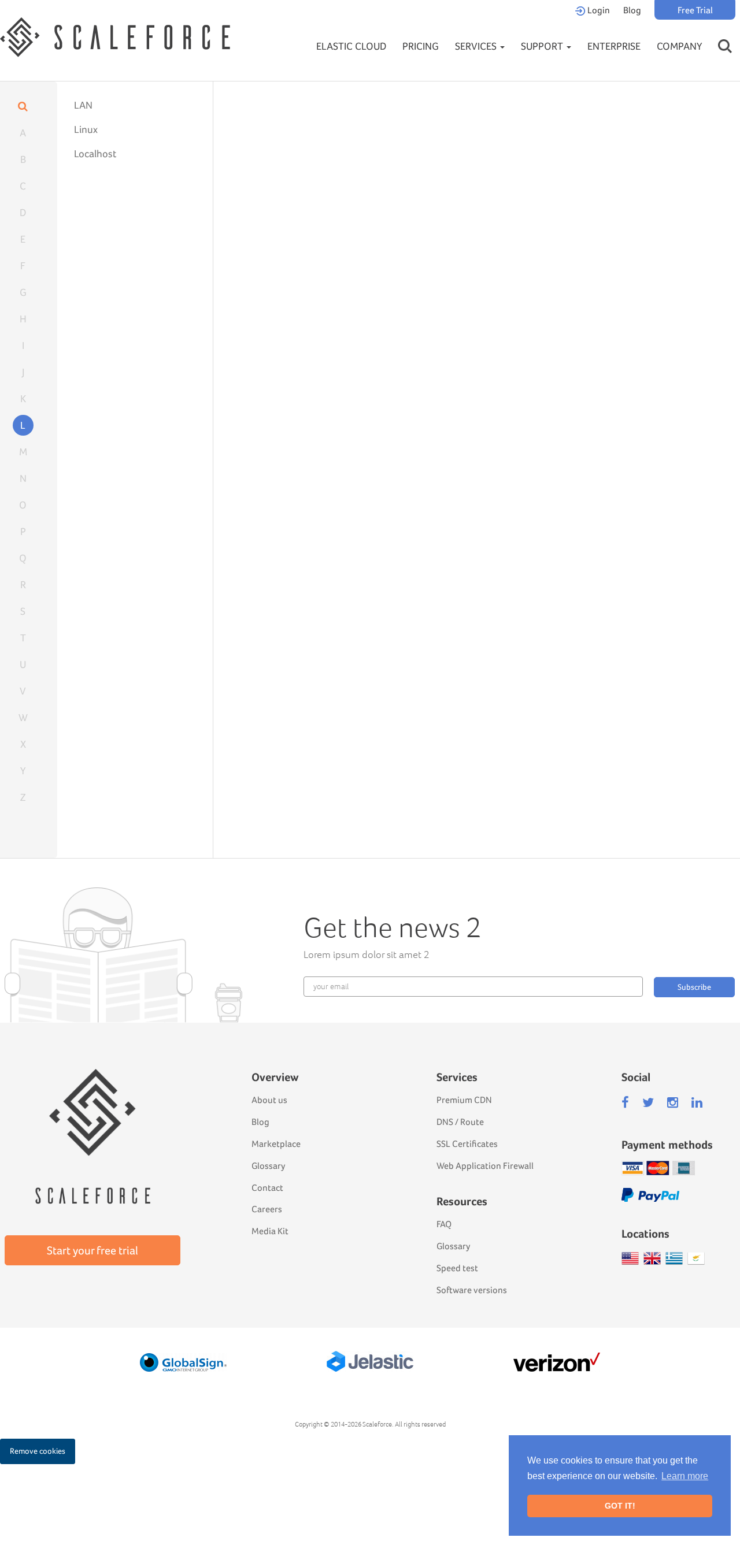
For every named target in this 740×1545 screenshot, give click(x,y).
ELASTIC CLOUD (351, 46)
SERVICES (477, 46)
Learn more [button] (684, 1476)
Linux (86, 129)
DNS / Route (460, 1121)
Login (598, 10)
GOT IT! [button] (620, 1505)
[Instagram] (672, 1102)
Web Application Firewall (485, 1165)
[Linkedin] (696, 1102)
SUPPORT (543, 46)
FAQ (444, 1224)
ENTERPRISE (614, 46)
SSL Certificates (467, 1143)
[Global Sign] (183, 1362)
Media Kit (269, 1230)
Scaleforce (377, 1424)
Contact (267, 1187)
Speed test (457, 1267)
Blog (632, 10)
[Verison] (557, 1362)
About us (269, 1099)
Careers (266, 1209)
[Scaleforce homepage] (92, 1119)
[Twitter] (648, 1102)
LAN (83, 105)
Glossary (268, 1165)
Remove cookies (37, 1450)
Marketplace (276, 1143)
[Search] (725, 35)
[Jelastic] (370, 1361)
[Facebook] (625, 1102)
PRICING (420, 46)
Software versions (471, 1289)
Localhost (95, 153)
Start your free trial (92, 1250)
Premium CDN (464, 1099)
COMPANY (679, 46)
